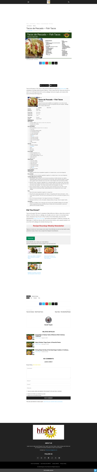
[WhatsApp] (49, 63)
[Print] (56, 63)
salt (33, 135)
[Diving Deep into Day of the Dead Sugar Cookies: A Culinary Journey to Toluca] (30, 352)
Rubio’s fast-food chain (39, 218)
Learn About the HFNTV (46, 463)
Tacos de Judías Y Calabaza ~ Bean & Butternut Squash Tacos (35, 257)
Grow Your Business (35, 463)
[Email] (53, 63)
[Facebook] (40, 63)
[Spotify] (48, 458)
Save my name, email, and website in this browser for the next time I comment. (45, 391)
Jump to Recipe (45, 85)
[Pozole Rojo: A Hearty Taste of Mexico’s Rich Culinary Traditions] (30, 337)
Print (40, 97)
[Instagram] (41, 458)
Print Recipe (54, 85)
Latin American (32, 23)
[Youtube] (59, 458)
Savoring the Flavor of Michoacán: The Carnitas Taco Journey (50, 257)
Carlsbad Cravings (35, 296)
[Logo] (48, 439)
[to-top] (95, 470)
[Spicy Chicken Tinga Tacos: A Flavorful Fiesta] (30, 345)
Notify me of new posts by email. (34, 395)
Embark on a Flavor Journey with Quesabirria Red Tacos (34, 273)
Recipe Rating (29, 364)
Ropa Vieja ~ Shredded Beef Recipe (63, 311)
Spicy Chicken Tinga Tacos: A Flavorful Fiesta (48, 342)
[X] (43, 63)
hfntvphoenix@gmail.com (51, 450)
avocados (32, 146)
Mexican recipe (62, 88)
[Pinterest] (46, 63)
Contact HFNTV (55, 463)
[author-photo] (48, 323)
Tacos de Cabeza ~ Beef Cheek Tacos (34, 311)
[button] (28, 2)
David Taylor (30, 30)
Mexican (38, 23)
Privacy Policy (63, 463)
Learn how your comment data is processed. (53, 401)
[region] (48, 14)
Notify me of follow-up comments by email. (37, 393)
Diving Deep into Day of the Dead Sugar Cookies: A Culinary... (52, 350)
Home (27, 23)
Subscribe (30, 238)
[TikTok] (52, 458)
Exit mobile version (48, 470)
